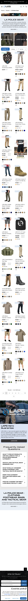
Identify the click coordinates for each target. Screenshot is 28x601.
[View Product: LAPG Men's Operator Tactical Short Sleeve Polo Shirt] (7, 308)
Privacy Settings (22, 594)
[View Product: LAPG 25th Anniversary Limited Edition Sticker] (7, 57)
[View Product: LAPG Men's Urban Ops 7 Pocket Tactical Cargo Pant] (7, 85)
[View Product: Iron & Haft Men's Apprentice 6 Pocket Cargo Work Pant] (7, 280)
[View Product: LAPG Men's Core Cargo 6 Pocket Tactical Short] (20, 364)
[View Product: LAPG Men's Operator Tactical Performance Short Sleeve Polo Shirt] (20, 335)
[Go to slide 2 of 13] (27, 39)
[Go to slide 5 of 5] (26, 2)
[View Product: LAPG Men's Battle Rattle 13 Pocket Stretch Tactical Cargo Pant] (7, 196)
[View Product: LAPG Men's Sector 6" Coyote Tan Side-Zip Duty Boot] (20, 171)
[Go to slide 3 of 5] (2, 2)
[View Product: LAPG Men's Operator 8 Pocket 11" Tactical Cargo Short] (7, 223)
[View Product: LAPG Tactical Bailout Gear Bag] (7, 251)
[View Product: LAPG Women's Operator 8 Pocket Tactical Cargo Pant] (20, 251)
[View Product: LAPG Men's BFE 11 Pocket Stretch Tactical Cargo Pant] (7, 142)
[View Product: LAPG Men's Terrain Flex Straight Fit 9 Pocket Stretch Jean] (7, 171)
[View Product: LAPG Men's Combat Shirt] (7, 364)
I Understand (23, 598)
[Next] (14, 396)
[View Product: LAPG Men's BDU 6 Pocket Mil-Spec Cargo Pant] (20, 196)
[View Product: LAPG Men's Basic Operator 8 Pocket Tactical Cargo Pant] (7, 114)
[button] (16, 74)
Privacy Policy (7, 594)
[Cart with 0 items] (26, 6)
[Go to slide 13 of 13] (1, 39)
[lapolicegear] (7, 7)
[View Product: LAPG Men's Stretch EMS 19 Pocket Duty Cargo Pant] (20, 308)
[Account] (23, 7)
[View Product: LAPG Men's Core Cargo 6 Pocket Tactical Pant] (20, 57)
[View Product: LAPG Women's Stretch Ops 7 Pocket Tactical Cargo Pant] (20, 114)
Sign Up (24, 581)
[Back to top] (25, 569)
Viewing (13, 49)
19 (25, 393)
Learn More (14, 441)
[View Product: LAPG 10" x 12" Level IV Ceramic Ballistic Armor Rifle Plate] (20, 223)
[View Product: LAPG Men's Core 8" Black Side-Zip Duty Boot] (20, 280)
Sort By (21, 49)
